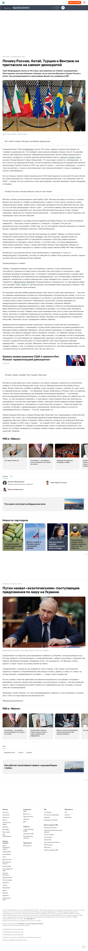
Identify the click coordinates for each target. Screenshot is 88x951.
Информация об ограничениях (13, 929)
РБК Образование (7, 835)
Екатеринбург (7, 851)
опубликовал (28, 149)
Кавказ (5, 890)
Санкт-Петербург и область (6, 847)
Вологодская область (6, 862)
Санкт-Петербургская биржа (34, 923)
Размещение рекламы (50, 820)
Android (67, 815)
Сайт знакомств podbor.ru (52, 842)
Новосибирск (7, 854)
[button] (15, 457)
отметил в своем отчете (70, 157)
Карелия (5, 893)
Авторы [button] (5, 476)
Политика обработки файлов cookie (15, 940)
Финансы (5, 827)
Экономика (6, 815)
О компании (47, 812)
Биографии (6, 829)
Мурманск (6, 895)
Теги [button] (11, 476)
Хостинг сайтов (49, 834)
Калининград (7, 866)
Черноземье (6, 888)
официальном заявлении (24, 281)
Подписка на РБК (28, 833)
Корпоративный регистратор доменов (53, 831)
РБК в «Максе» (12, 438)
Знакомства (47, 839)
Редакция (47, 817)
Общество (6, 817)
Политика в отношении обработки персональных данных (22, 937)
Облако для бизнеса (50, 827)
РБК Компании (48, 845)
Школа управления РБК (51, 850)
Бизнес (5, 820)
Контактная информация (51, 815)
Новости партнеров (15, 520)
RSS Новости (27, 845)
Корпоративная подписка (28, 837)
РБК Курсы (47, 847)
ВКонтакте (26, 814)
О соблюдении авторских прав (13, 932)
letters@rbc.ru (31, 918)
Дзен (24, 821)
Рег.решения (48, 837)
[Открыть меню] (84, 2)
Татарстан (6, 882)
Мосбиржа (21, 923)
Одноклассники (28, 816)
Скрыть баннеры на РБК (28, 830)
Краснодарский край (7, 869)
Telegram (26, 819)
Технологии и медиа (7, 823)
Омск (4, 857)
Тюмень (5, 885)
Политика (6, 56)
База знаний (6, 832)
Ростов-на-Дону (7, 880)
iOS (66, 812)
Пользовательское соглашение (13, 934)
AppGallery (68, 817)
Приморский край (7, 899)
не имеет (39, 236)
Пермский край (7, 877)
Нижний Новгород (6, 874)
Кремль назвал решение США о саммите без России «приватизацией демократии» (31, 358)
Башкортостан (7, 859)
